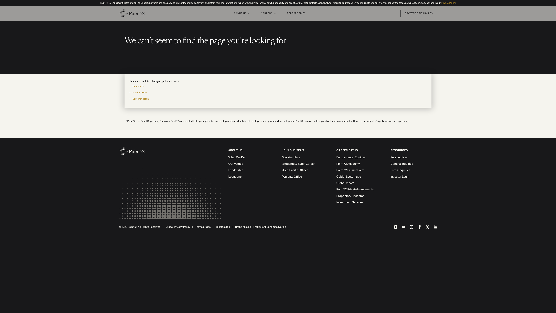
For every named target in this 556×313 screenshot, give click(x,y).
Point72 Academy (348, 164)
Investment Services (349, 202)
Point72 (132, 150)
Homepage (138, 86)
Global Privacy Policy (178, 227)
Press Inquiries (400, 170)
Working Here (139, 92)
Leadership (235, 170)
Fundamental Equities (351, 157)
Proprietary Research (350, 196)
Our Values (235, 164)
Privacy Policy (448, 2)
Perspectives (296, 13)
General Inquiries (402, 164)
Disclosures (223, 227)
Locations (235, 177)
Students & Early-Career (298, 164)
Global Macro (345, 183)
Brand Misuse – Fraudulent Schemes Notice (260, 227)
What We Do (236, 157)
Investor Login (400, 177)
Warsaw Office (292, 177)
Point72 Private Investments (355, 189)
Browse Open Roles (419, 13)
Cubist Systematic (348, 177)
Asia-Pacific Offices (295, 170)
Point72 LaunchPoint (350, 170)
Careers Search (140, 98)
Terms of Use (203, 227)
